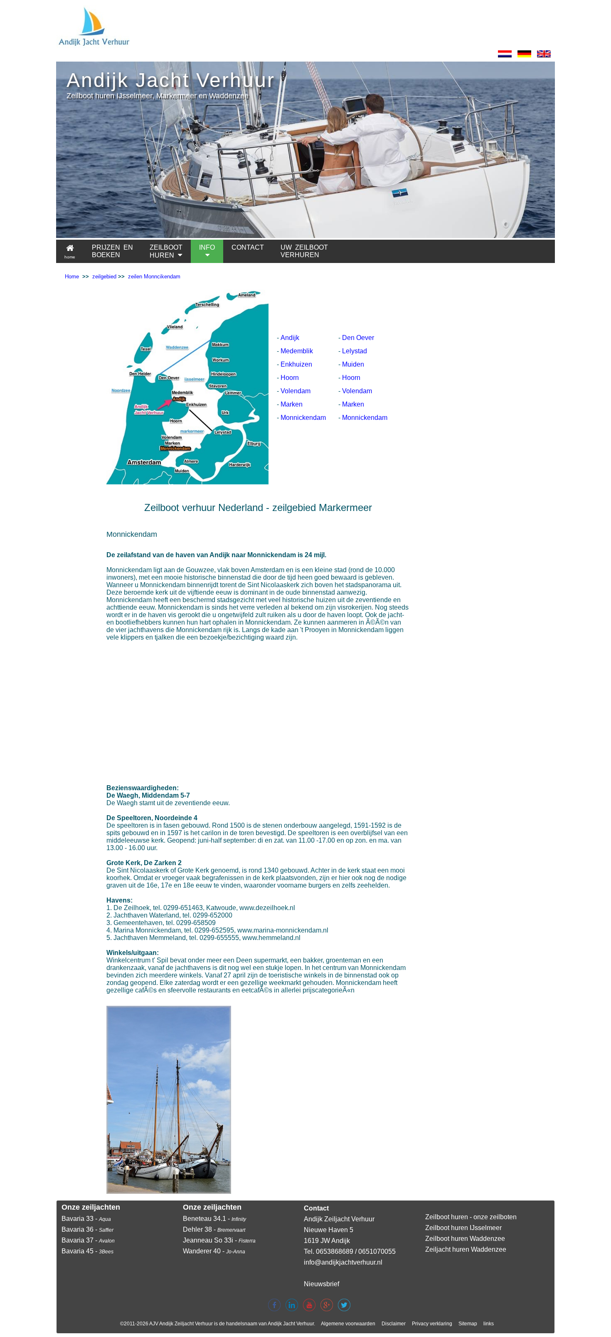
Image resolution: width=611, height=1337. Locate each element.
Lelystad (354, 351)
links (488, 1324)
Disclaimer (394, 1324)
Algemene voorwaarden (348, 1324)
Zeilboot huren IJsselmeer (463, 1227)
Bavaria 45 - (87, 1251)
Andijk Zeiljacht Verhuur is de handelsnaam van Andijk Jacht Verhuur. (237, 1324)
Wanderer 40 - (214, 1251)
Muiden (353, 364)
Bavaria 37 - (88, 1240)
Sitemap (467, 1324)
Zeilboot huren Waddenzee (465, 1238)
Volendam (295, 390)
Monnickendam (303, 417)
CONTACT (248, 247)
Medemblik (297, 351)
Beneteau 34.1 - (214, 1218)
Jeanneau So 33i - (219, 1240)
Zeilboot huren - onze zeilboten (471, 1216)
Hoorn (290, 377)
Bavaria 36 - (87, 1229)
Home (72, 276)
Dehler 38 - (214, 1229)
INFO (207, 247)
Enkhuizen (296, 364)
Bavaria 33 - (86, 1218)
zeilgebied (104, 276)
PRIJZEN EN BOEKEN (112, 251)
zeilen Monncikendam (154, 276)
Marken (292, 404)
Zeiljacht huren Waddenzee (465, 1249)
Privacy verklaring (432, 1324)
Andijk (290, 337)
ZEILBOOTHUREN (166, 251)
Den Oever (358, 337)
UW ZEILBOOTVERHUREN (304, 251)
